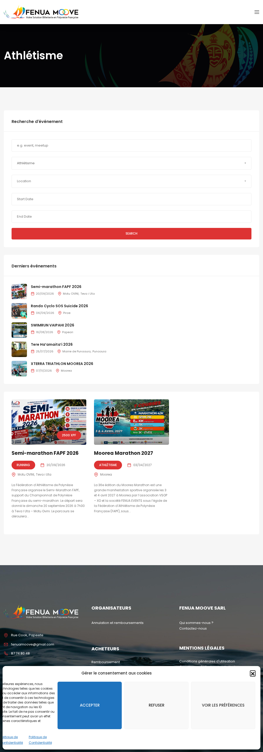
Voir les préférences (223, 705)
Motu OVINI (26, 474)
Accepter (90, 705)
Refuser (156, 705)
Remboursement (105, 662)
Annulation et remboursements (117, 622)
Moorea (106, 474)
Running (23, 465)
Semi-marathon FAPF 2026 (45, 453)
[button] (252, 673)
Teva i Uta (43, 474)
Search (131, 233)
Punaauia (99, 351)
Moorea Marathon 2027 (123, 453)
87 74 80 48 (20, 653)
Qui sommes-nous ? (196, 622)
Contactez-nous (193, 628)
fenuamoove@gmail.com (32, 644)
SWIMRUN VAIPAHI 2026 (52, 325)
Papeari (67, 332)
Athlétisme (108, 465)
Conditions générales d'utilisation (207, 661)
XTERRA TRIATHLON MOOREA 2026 (62, 363)
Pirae (66, 313)
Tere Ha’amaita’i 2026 (52, 344)
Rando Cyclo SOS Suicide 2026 (59, 305)
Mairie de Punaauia (76, 351)
